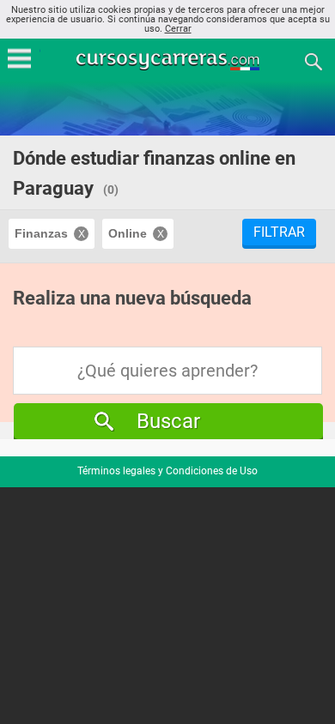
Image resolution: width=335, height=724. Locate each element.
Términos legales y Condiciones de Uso (167, 471)
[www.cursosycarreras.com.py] (169, 60)
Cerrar (178, 28)
